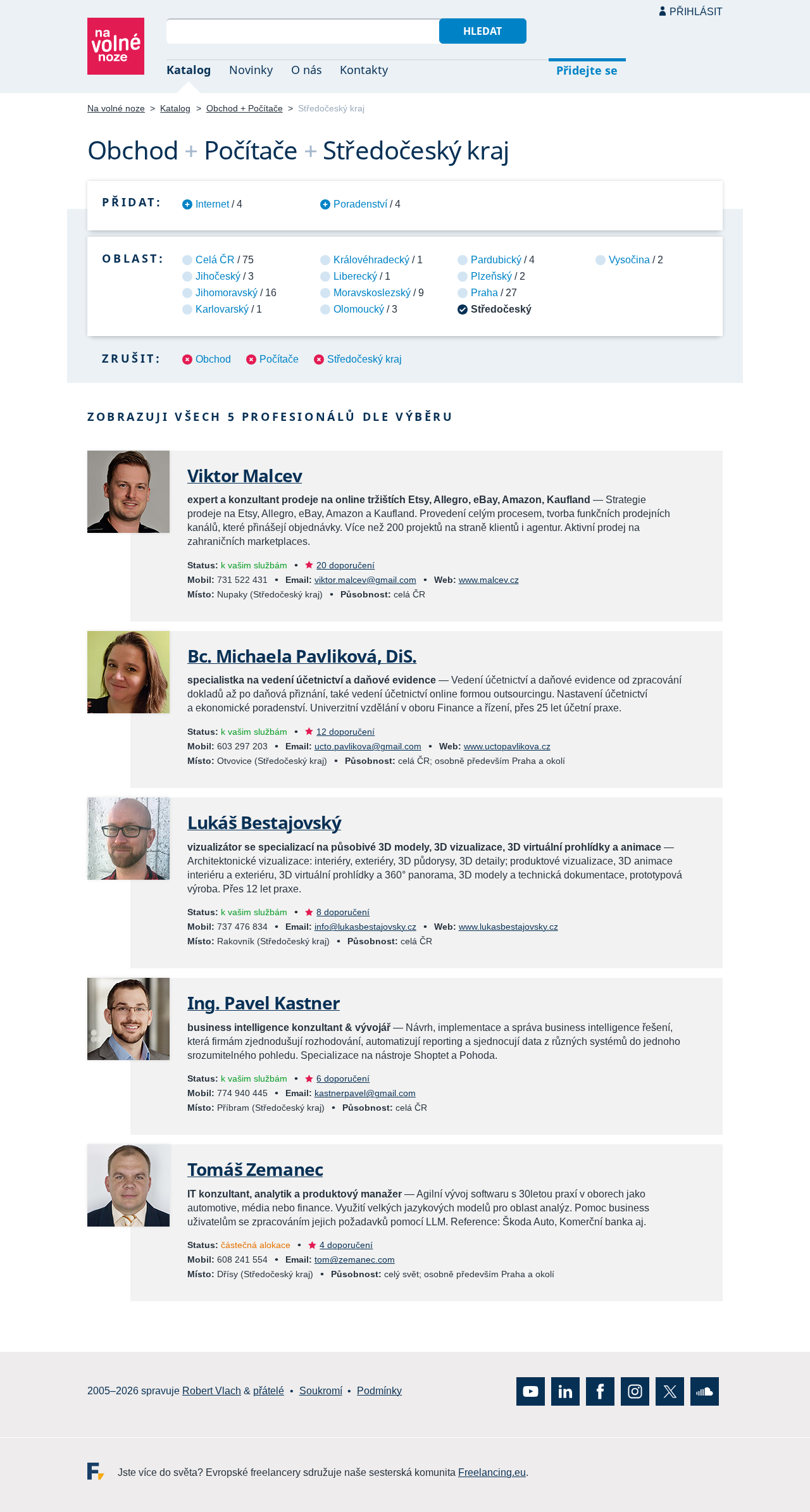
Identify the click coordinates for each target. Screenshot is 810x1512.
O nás (306, 69)
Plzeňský (491, 276)
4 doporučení (346, 1245)
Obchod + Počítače (244, 108)
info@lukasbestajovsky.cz (365, 927)
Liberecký (355, 276)
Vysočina (629, 259)
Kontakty (364, 69)
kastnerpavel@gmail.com (365, 1093)
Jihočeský (218, 276)
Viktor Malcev (244, 475)
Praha (484, 292)
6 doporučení (343, 1078)
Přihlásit (696, 11)
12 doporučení (345, 732)
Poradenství (360, 204)
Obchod (213, 359)
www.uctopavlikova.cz (507, 746)
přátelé (268, 1391)
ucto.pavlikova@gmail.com (368, 746)
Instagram (635, 1391)
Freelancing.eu (102, 1471)
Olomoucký (358, 309)
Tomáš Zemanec (255, 1169)
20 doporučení (345, 565)
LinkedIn (565, 1391)
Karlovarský (222, 309)
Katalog (188, 69)
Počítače (279, 359)
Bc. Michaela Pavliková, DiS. (301, 656)
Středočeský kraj (364, 359)
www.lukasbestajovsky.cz (508, 927)
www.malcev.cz (489, 580)
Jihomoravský (227, 292)
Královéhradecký (371, 259)
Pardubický (496, 259)
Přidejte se (587, 70)
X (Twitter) (670, 1391)
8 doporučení (343, 912)
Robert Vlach (211, 1391)
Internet (212, 204)
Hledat (482, 31)
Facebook (600, 1391)
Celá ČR (215, 259)
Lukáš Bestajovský (264, 822)
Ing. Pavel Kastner (263, 1002)
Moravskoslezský (372, 292)
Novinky (251, 69)
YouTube (530, 1391)
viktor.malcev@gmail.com (365, 580)
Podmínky (379, 1391)
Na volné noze (116, 108)
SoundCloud (704, 1391)
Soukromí (320, 1391)
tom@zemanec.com (355, 1259)
